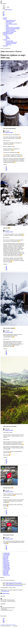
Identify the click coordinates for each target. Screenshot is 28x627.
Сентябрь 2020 (6, 568)
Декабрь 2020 (6, 565)
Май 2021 (5, 559)
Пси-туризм (8, 22)
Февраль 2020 (6, 574)
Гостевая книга (9, 40)
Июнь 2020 (5, 572)
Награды (8, 38)
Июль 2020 (5, 571)
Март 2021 (5, 561)
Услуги (5, 19)
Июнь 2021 (5, 557)
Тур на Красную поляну (11, 23)
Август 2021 (6, 555)
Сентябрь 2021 (6, 554)
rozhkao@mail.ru (5, 593)
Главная (5, 17)
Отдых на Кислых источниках (13, 27)
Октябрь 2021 (6, 553)
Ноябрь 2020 (6, 566)
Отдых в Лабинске (10, 30)
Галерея (5, 34)
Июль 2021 (5, 556)
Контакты (5, 45)
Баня (7, 25)
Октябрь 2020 (6, 567)
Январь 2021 (6, 564)
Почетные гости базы (11, 43)
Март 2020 (5, 573)
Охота (7, 26)
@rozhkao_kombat (9, 132)
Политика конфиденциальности (8, 624)
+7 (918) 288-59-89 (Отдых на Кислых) (13, 585)
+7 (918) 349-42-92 (5, 591)
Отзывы (5, 39)
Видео (7, 37)
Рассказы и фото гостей (11, 42)
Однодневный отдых (11, 20)
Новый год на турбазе (11, 31)
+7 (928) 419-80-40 (7, 9)
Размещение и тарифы (8, 32)
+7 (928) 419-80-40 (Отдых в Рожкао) (13, 582)
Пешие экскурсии (10, 21)
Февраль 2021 (6, 562)
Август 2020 (6, 570)
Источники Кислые (7, 33)
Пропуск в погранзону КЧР (12, 28)
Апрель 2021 (6, 560)
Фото (7, 36)
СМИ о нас (8, 44)
